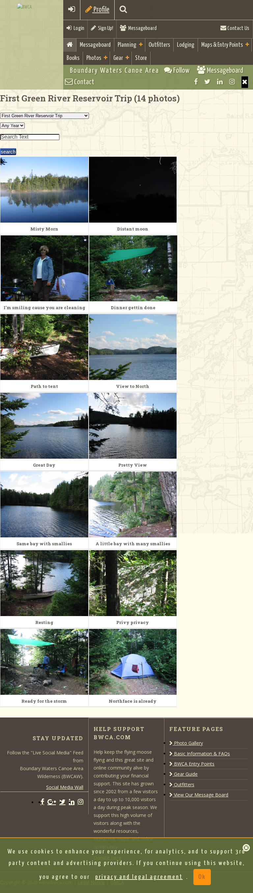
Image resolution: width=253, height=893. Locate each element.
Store (141, 58)
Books (73, 58)
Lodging (185, 45)
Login (77, 28)
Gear (118, 58)
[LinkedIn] (220, 81)
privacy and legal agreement (139, 877)
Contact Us (237, 28)
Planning (127, 45)
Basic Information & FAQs (201, 753)
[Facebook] (196, 81)
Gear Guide (185, 774)
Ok (202, 877)
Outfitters (159, 45)
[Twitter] (207, 81)
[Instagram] (232, 81)
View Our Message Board (200, 795)
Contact (83, 82)
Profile (100, 10)
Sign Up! (104, 28)
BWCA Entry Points (193, 764)
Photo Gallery (188, 743)
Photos (93, 58)
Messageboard (141, 28)
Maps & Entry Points (222, 45)
